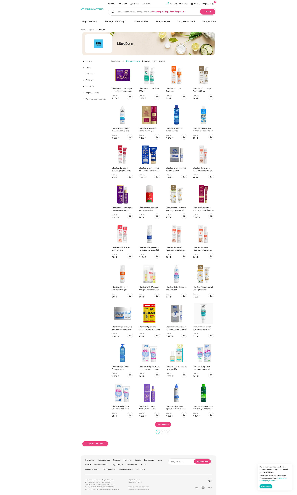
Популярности (132, 61)
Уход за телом (209, 21)
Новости (144, 465)
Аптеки (111, 3)
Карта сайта (140, 469)
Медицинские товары (115, 21)
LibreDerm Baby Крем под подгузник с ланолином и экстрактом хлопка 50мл (149, 369)
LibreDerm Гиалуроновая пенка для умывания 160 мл (149, 250)
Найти (208, 12)
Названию (146, 61)
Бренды (138, 460)
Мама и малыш (141, 21)
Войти (197, 3)
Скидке (162, 61)
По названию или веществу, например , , (151, 12)
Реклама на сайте (126, 469)
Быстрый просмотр (122, 75)
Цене (155, 61)
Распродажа (149, 460)
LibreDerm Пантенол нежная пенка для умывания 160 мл (120, 289)
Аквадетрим (158, 12)
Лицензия (122, 3)
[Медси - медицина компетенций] (92, 9)
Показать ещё (163, 424)
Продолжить (266, 486)
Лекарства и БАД (89, 21)
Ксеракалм (180, 12)
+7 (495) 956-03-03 (178, 3)
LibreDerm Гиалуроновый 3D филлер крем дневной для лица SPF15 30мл (176, 329)
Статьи (88, 465)
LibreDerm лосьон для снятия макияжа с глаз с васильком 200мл (203, 130)
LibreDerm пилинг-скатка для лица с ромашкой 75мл (176, 210)
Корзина (209, 3)
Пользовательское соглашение (138, 489)
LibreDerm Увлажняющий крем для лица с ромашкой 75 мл (203, 289)
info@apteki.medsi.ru (135, 482)
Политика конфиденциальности (138, 487)
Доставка (134, 3)
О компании (89, 460)
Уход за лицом (163, 21)
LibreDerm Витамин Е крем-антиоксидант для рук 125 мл (176, 250)
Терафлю (169, 12)
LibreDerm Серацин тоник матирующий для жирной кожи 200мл (203, 408)
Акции (160, 460)
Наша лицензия (104, 460)
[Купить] (130, 97)
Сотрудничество (109, 469)
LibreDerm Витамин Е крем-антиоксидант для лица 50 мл (203, 250)
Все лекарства (131, 465)
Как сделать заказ (92, 469)
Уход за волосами (186, 21)
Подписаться (202, 462)
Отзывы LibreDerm (95, 444)
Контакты (147, 3)
